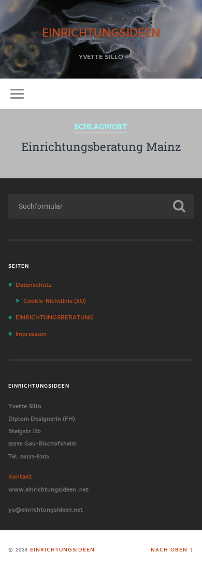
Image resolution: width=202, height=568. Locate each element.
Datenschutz (34, 283)
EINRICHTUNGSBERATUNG (55, 316)
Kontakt (20, 475)
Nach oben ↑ (172, 549)
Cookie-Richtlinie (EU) (54, 299)
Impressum (31, 332)
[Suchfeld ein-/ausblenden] (186, 94)
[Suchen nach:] (101, 206)
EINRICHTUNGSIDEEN (101, 31)
